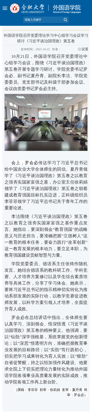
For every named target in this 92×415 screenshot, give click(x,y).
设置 (85, 49)
